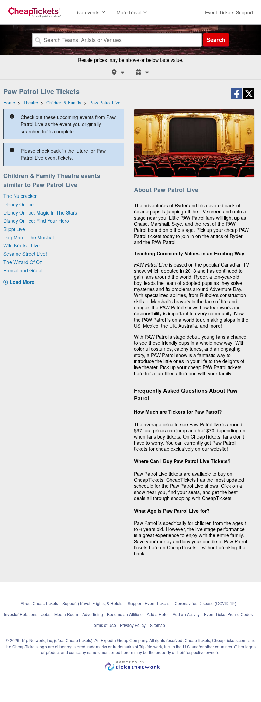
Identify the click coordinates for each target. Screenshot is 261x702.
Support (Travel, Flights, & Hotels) (93, 603)
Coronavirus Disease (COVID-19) (205, 603)
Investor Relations (20, 614)
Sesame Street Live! (25, 253)
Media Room (66, 614)
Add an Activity (186, 614)
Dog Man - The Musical (28, 237)
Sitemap (157, 625)
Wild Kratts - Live (21, 245)
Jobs (45, 614)
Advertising (92, 614)
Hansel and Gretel (22, 270)
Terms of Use (104, 625)
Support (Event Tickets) (149, 603)
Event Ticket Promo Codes (228, 614)
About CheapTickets (39, 603)
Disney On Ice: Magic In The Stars (40, 212)
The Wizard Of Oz (22, 262)
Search (216, 40)
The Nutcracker (20, 195)
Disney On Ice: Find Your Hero (36, 220)
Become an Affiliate (125, 614)
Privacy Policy (133, 625)
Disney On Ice (18, 204)
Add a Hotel (158, 614)
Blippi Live (14, 229)
